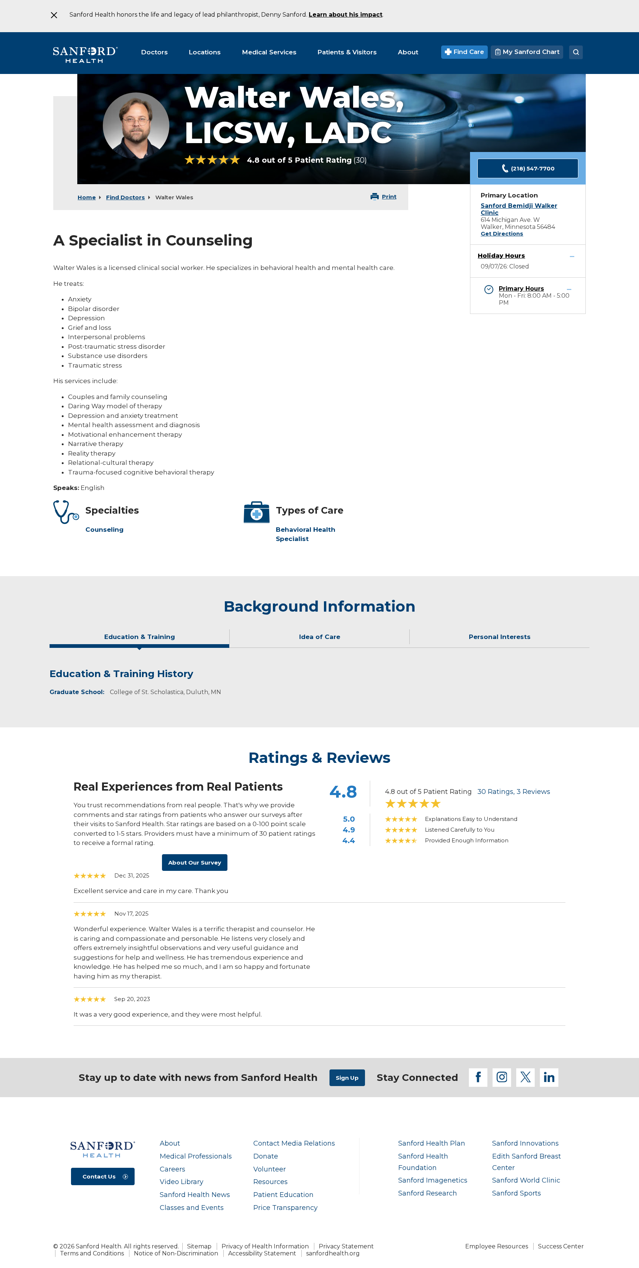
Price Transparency (285, 1207)
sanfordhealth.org (333, 1253)
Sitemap (199, 1246)
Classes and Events (192, 1207)
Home (87, 197)
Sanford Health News (195, 1194)
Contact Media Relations (294, 1143)
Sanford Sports (516, 1193)
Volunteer (269, 1169)
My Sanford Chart (530, 51)
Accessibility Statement (262, 1253)
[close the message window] (54, 15)
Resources (270, 1181)
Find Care (468, 51)
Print (389, 196)
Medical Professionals (196, 1156)
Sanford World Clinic (526, 1180)
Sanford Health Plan (431, 1143)
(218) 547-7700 (533, 168)
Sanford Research (427, 1193)
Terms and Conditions (92, 1253)
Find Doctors (125, 197)
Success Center (561, 1246)
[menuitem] (154, 52)
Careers (172, 1169)
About (170, 1143)
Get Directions (502, 233)
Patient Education (283, 1194)
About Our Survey (194, 862)
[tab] (140, 639)
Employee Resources (496, 1246)
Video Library (181, 1181)
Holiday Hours (501, 255)
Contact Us (99, 1176)
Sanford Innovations (525, 1143)
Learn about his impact (345, 14)
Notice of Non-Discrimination (176, 1253)
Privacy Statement (346, 1246)
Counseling (104, 529)
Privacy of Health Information (265, 1246)
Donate (265, 1156)
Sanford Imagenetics (432, 1180)
